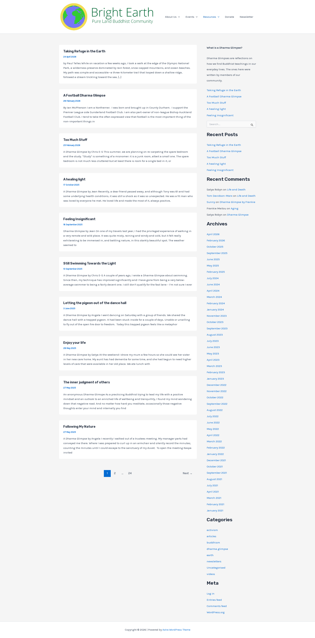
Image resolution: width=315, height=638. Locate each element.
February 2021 (215, 504)
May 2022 (213, 428)
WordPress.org (216, 612)
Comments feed (217, 606)
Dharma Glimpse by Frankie (237, 202)
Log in (210, 593)
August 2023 (215, 334)
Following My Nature (79, 427)
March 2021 (214, 497)
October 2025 (215, 246)
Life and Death (236, 189)
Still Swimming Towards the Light (89, 263)
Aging (234, 208)
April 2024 (213, 290)
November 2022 (217, 391)
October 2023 (215, 322)
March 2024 (214, 296)
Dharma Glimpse (238, 214)
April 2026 (213, 234)
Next (187, 473)
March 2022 (214, 441)
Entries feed (214, 599)
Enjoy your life (74, 343)
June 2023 (213, 347)
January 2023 (215, 378)
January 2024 (215, 309)
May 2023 (213, 353)
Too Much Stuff (75, 140)
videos (211, 574)
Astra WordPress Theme (176, 629)
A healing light (74, 179)
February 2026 (216, 240)
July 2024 (213, 278)
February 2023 (216, 372)
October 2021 (215, 466)
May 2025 (213, 265)
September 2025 (217, 253)
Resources (209, 16)
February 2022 (216, 447)
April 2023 (213, 359)
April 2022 (213, 435)
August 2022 (215, 410)
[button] (178, 16)
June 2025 (213, 259)
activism (212, 530)
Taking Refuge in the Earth (84, 51)
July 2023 (213, 340)
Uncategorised (216, 567)
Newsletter (246, 16)
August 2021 (214, 479)
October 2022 (215, 397)
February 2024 (216, 303)
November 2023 (217, 315)
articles (211, 536)
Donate (229, 16)
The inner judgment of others (86, 382)
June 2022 (213, 422)
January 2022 (215, 454)
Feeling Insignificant (79, 219)
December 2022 (216, 384)
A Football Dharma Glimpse (84, 95)
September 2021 (217, 472)
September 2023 (217, 328)
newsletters (214, 561)
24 (130, 473)
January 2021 (215, 510)
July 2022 (213, 416)
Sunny (211, 202)
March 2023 (214, 366)
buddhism (213, 542)
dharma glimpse (217, 548)
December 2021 (216, 460)
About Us (171, 16)
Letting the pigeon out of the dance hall (94, 303)
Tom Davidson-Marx (219, 195)
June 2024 (213, 284)
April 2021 (213, 491)
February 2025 (216, 271)
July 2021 (212, 485)
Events (190, 16)
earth (210, 555)
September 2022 (217, 403)
